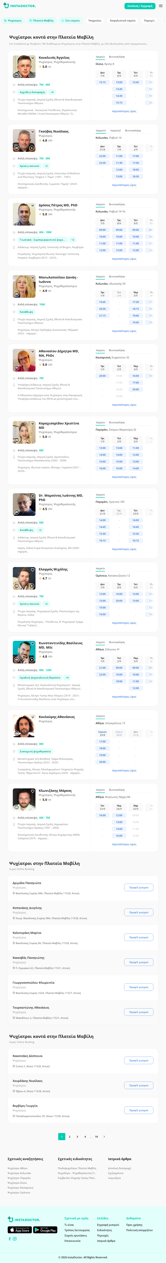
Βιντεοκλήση (117, 56)
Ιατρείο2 (116, 130)
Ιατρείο (100, 56)
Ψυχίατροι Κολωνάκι (19, 1173)
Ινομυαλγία (114, 1178)
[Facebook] (10, 1239)
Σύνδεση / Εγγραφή (140, 6)
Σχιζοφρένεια (115, 1173)
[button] (158, 21)
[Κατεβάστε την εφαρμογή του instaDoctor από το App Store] (20, 1229)
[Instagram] (14, 1239)
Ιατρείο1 (101, 130)
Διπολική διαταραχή (119, 1168)
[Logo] (19, 6)
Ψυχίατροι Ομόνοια (19, 1192)
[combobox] (13, 20)
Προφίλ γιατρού (138, 887)
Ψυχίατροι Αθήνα (17, 1168)
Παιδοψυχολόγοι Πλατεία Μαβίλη (77, 1168)
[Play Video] (31, 148)
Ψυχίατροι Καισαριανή (20, 1187)
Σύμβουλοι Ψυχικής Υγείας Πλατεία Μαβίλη (77, 1178)
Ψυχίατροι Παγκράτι (19, 1178)
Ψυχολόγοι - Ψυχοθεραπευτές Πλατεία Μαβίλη (77, 1173)
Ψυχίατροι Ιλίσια (17, 1182)
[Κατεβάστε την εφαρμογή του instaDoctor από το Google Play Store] (45, 1229)
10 (96, 1136)
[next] (104, 1136)
